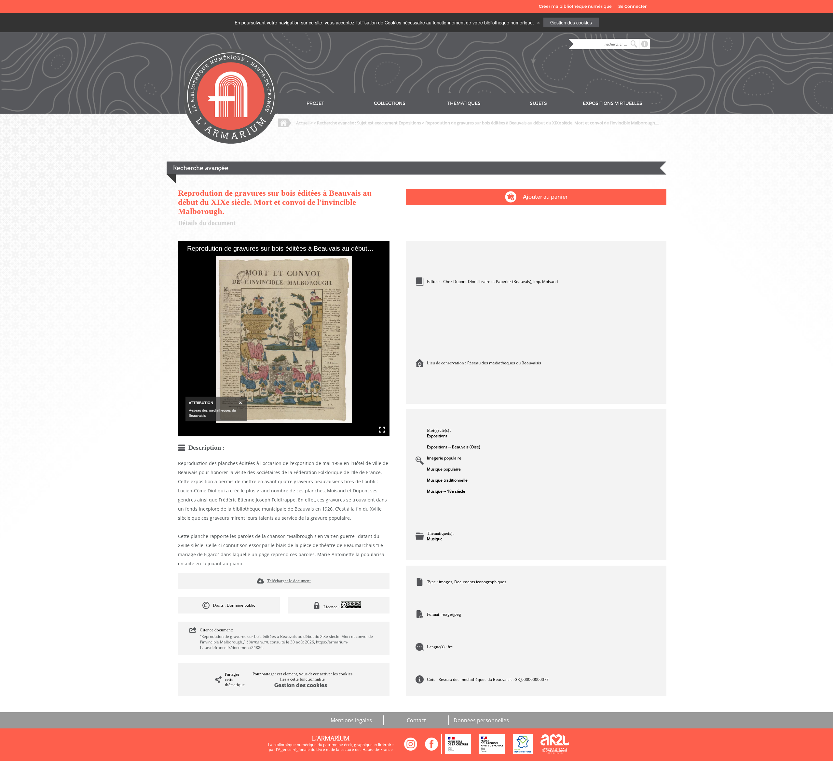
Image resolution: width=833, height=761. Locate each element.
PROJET (315, 103)
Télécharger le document (289, 580)
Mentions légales (351, 720)
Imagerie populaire (444, 458)
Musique (435, 539)
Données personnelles (481, 720)
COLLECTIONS (389, 103)
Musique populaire (444, 469)
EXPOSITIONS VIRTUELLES (612, 103)
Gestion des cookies (571, 22)
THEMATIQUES (464, 103)
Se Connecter (632, 6)
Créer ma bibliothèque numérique (575, 6)
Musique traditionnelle (447, 480)
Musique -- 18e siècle (446, 491)
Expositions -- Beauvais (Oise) (453, 447)
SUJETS (538, 103)
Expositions (437, 436)
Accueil (302, 123)
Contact (416, 720)
